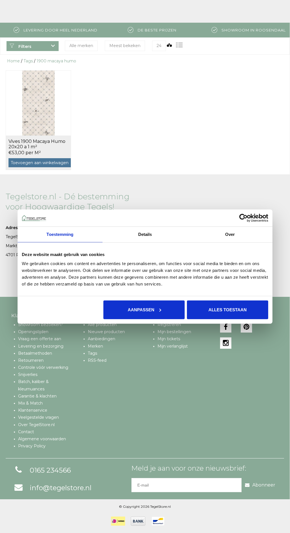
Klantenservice (32, 410)
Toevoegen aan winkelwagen (40, 162)
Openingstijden (33, 331)
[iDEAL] (118, 521)
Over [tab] (230, 234)
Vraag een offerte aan (39, 338)
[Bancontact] (158, 521)
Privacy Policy (32, 446)
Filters (24, 46)
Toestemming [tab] (59, 234)
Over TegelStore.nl (36, 424)
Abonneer (263, 485)
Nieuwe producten (106, 331)
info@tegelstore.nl (60, 488)
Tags (28, 61)
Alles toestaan (227, 309)
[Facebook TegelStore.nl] (225, 327)
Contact (26, 431)
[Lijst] (179, 45)
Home (13, 61)
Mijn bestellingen (174, 331)
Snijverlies (27, 374)
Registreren (169, 324)
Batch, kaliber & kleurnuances (33, 385)
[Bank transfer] (138, 521)
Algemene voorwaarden (42, 438)
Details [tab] (145, 234)
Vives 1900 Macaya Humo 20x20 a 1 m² (36, 144)
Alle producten (102, 324)
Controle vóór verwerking (43, 367)
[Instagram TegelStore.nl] (225, 343)
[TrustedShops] (173, 521)
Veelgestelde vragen (38, 417)
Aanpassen (141, 309)
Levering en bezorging (40, 346)
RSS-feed (97, 360)
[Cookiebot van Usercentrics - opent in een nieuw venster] (243, 218)
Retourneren (31, 360)
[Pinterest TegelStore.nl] (246, 327)
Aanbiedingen (101, 338)
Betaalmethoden (35, 353)
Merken (95, 346)
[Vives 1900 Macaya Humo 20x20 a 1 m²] (38, 103)
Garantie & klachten (37, 396)
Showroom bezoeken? (40, 324)
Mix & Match (30, 403)
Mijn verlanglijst (172, 346)
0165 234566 (50, 470)
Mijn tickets (168, 338)
